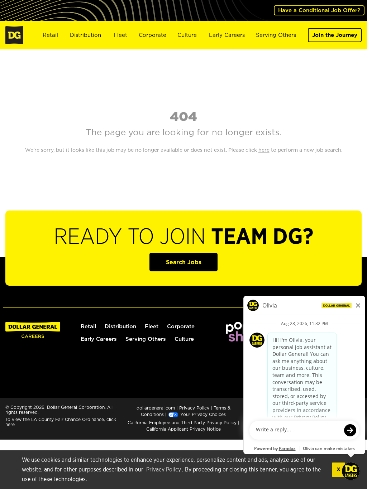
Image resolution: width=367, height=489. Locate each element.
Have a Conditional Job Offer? (319, 10)
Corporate (152, 35)
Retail (50, 35)
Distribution (85, 35)
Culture (187, 35)
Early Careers (227, 35)
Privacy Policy (163, 470)
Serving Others (276, 35)
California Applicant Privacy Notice (183, 429)
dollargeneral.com (156, 408)
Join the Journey (334, 35)
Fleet (120, 35)
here (10, 424)
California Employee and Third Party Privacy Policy (183, 422)
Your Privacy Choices (202, 414)
